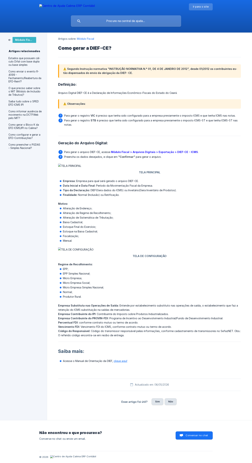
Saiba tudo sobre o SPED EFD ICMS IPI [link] (23, 103)
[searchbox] (126, 21)
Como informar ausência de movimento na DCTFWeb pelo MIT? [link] (25, 115)
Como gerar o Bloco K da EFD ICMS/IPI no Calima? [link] (23, 126)
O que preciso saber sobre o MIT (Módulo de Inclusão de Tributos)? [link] (24, 91)
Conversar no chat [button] (197, 435)
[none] (67, 6)
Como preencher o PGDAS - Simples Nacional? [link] (24, 146)
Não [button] (170, 401)
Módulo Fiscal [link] (85, 38)
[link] (22, 39)
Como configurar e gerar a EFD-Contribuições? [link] (24, 136)
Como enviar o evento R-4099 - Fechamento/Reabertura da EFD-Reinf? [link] (24, 76)
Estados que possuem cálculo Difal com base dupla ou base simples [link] (24, 61)
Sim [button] (157, 401)
